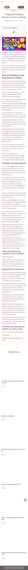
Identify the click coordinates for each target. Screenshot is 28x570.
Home (3, 9)
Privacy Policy (8, 568)
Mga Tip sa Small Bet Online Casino (11, 484)
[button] (2, 2)
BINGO (6, 9)
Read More (3, 386)
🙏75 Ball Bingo (6, 335)
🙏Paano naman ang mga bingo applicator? (12, 332)
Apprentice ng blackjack (8, 416)
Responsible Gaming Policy (17, 568)
